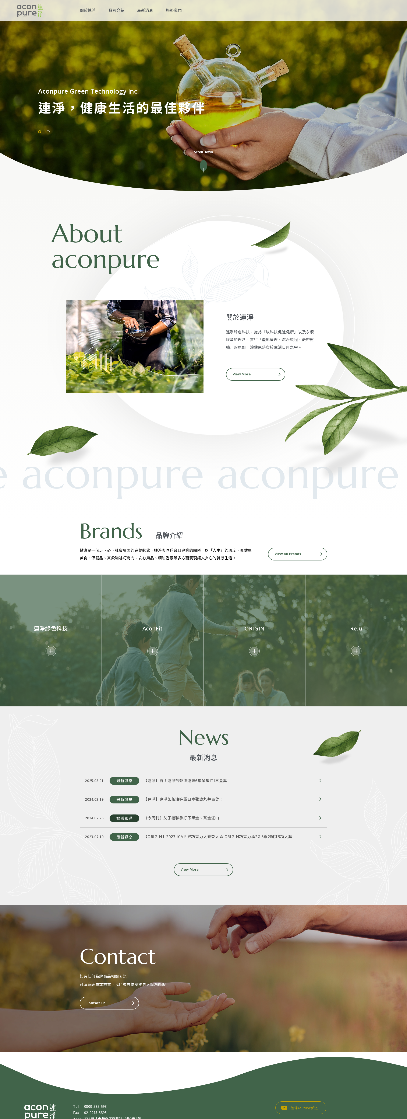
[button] (39, 131)
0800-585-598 (95, 1106)
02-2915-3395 (95, 1112)
